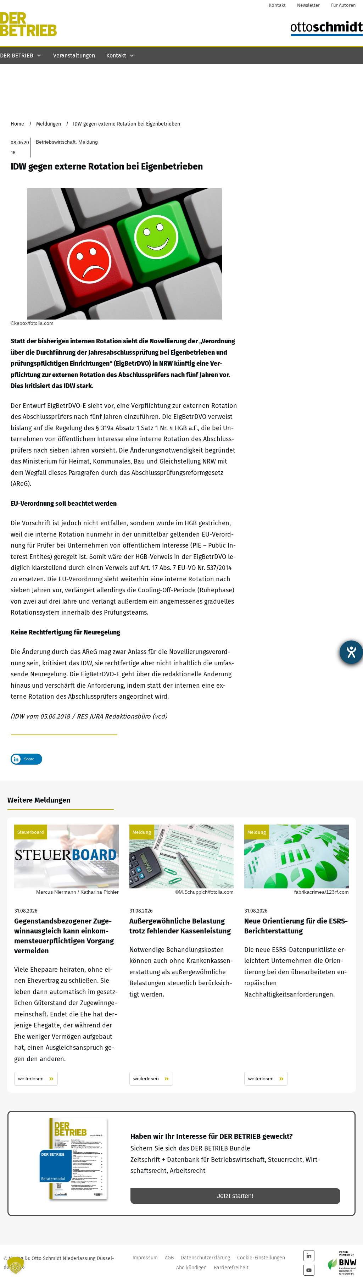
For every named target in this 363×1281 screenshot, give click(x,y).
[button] (15, 1265)
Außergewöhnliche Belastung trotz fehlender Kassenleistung (181, 955)
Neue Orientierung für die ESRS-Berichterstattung (296, 955)
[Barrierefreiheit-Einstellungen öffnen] (351, 652)
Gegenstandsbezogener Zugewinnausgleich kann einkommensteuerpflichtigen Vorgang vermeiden (66, 955)
